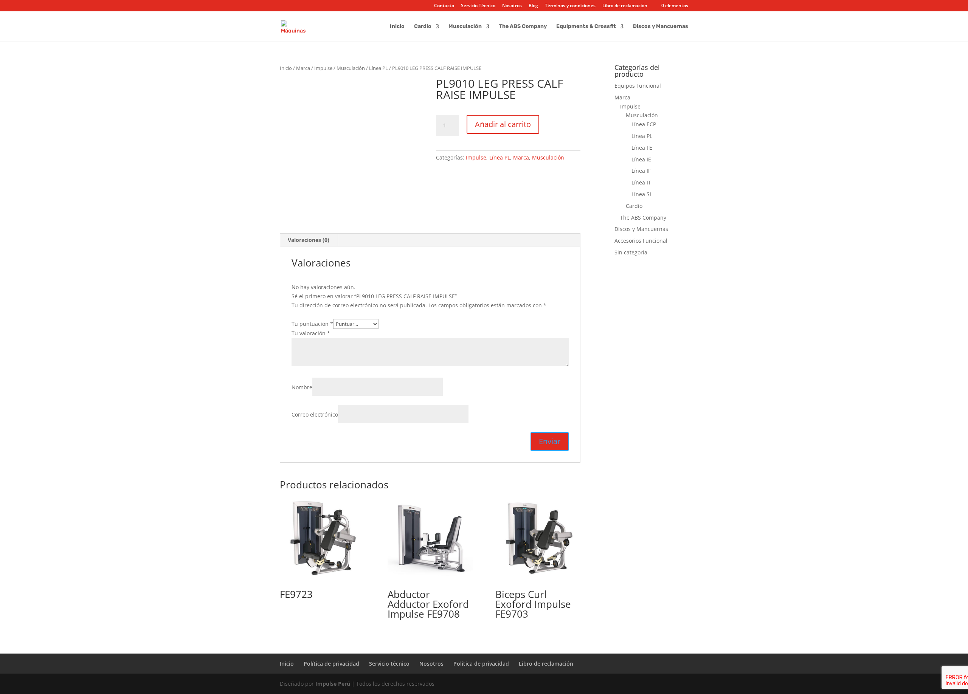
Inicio (397, 26)
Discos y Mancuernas (660, 26)
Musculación (465, 26)
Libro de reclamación (624, 6)
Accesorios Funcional (640, 240)
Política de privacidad (331, 663)
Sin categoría (630, 252)
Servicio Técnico (478, 6)
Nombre (302, 387)
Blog (533, 6)
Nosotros (512, 6)
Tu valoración (311, 333)
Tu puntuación (312, 323)
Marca (303, 68)
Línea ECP (643, 124)
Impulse (323, 68)
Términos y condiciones (570, 6)
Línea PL (378, 68)
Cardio (422, 26)
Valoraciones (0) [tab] (308, 239)
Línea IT (641, 182)
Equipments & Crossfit (586, 26)
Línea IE (641, 159)
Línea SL (641, 194)
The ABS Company (523, 26)
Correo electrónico (315, 414)
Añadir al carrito (503, 124)
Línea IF (641, 170)
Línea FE (641, 147)
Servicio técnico (389, 663)
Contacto (444, 6)
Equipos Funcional (637, 85)
